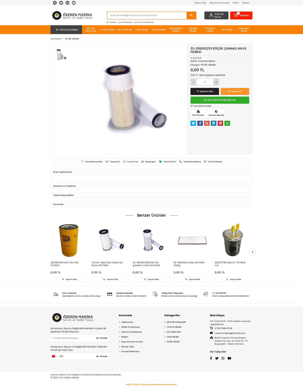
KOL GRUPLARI (174, 331)
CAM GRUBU (173, 336)
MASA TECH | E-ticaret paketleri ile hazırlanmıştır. (151, 384)
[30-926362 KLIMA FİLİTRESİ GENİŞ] (192, 241)
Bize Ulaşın (217, 315)
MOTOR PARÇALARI (176, 322)
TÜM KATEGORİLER (68, 29)
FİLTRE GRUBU (173, 341)
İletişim (245, 2)
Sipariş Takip (200, 2)
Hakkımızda (127, 322)
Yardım (235, 2)
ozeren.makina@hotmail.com (230, 333)
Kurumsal (125, 315)
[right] (252, 252)
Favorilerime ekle (202, 105)
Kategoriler (172, 315)
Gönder (104, 338)
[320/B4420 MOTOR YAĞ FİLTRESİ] (69, 241)
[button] (241, 15)
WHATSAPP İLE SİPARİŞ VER (221, 100)
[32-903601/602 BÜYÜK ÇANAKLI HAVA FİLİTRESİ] (151, 241)
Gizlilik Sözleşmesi (130, 327)
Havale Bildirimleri (130, 351)
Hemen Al (236, 91)
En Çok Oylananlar (144, 22)
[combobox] (54, 356)
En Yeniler (111, 22)
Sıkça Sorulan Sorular (219, 2)
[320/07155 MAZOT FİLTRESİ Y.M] (233, 241)
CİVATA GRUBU (174, 327)
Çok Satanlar (125, 22)
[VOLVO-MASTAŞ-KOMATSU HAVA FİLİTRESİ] (110, 241)
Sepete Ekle (206, 91)
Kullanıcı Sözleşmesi (131, 331)
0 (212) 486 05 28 (223, 328)
